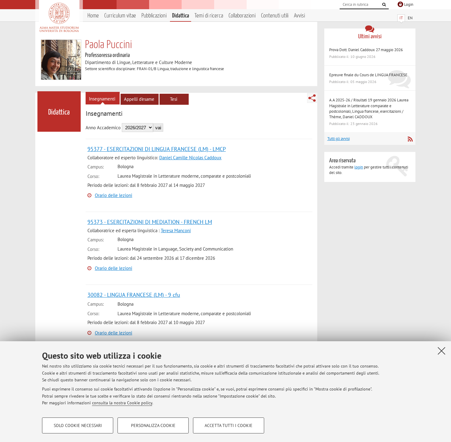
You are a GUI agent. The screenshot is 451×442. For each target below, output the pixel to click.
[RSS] (410, 139)
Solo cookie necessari (78, 425)
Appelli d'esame (139, 99)
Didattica (180, 16)
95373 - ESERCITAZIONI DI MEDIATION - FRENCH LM (149, 221)
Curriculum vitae (120, 16)
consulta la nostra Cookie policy (122, 403)
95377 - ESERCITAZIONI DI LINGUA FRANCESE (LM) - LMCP (156, 149)
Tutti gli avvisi (338, 138)
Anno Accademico (103, 127)
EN (410, 18)
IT (401, 18)
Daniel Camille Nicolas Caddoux (190, 158)
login (358, 167)
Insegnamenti (102, 99)
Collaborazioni (242, 16)
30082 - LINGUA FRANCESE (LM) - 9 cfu (133, 294)
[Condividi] (312, 98)
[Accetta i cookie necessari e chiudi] (441, 351)
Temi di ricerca (209, 16)
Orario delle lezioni (113, 195)
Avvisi (299, 16)
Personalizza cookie (153, 425)
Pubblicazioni (154, 16)
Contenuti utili (274, 16)
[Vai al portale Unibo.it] (59, 17)
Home (93, 16)
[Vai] (384, 4)
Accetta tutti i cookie (228, 425)
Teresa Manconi (176, 230)
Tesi (173, 99)
